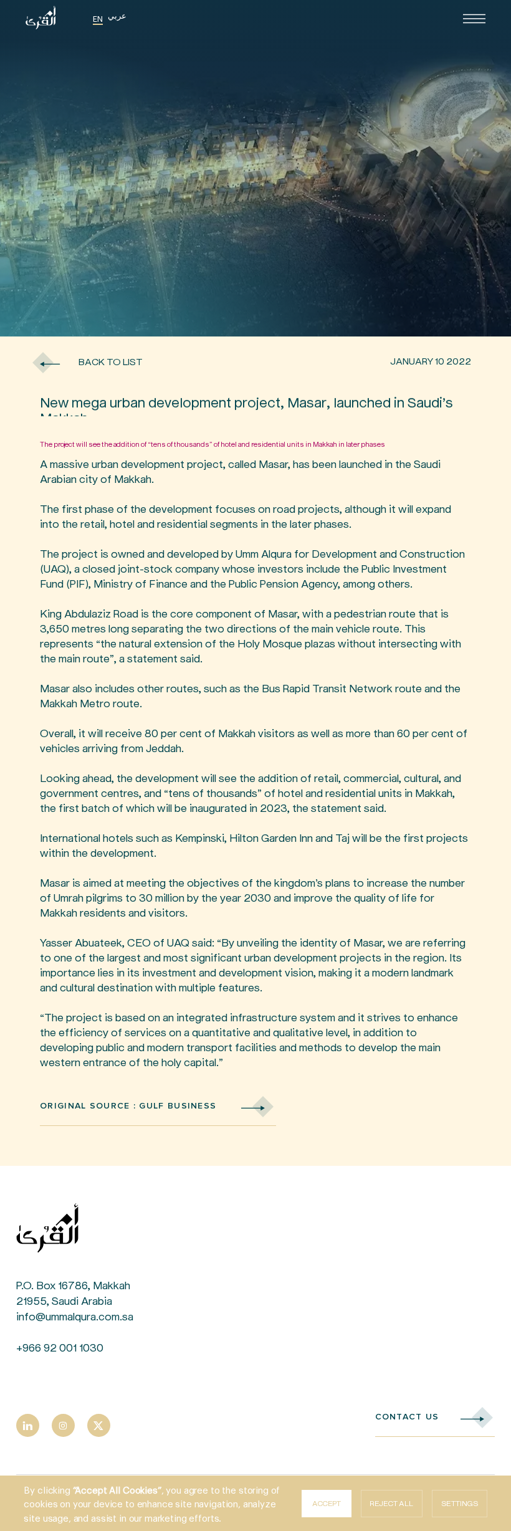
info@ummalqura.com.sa (74, 1316)
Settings (459, 1503)
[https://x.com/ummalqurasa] (99, 1425)
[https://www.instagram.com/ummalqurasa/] (63, 1425)
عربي (117, 15)
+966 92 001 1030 (59, 1348)
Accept (326, 1503)
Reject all (391, 1503)
